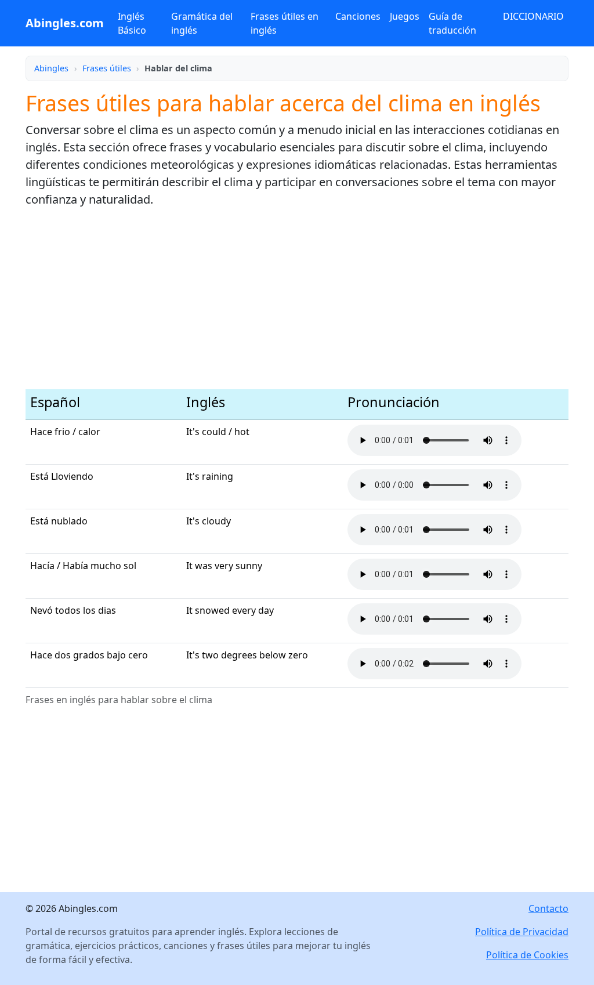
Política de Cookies (527, 954)
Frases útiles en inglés (284, 23)
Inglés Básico (132, 23)
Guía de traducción (452, 23)
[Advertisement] (297, 299)
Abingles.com (65, 23)
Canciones (358, 16)
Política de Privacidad (521, 931)
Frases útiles (106, 68)
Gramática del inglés (202, 23)
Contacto (548, 908)
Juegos (404, 16)
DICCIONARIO (533, 16)
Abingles (51, 68)
